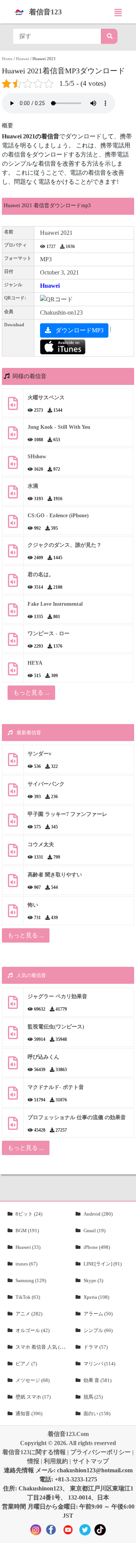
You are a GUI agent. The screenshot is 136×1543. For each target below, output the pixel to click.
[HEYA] (13, 671)
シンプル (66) (98, 1330)
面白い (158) (96, 1413)
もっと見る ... (26, 935)
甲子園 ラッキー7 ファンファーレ (67, 814)
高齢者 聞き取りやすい (55, 875)
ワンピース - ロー (49, 633)
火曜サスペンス (46, 397)
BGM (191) (27, 1230)
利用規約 (56, 1461)
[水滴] (13, 495)
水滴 (33, 486)
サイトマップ (91, 1461)
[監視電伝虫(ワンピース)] (13, 1035)
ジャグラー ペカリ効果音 (57, 996)
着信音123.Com (68, 1434)
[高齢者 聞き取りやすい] (13, 883)
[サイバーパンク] (13, 792)
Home (7, 58)
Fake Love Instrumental (55, 604)
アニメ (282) (28, 1314)
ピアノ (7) (26, 1363)
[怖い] (13, 913)
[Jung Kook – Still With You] (13, 436)
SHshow (37, 456)
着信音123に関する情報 (34, 1452)
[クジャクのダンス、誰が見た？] (13, 554)
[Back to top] (125, 1533)
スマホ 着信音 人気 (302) (42, 1347)
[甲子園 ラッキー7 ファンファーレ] (13, 823)
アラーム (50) (98, 1314)
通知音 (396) (28, 1413)
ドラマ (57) (95, 1347)
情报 (33, 1461)
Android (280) (98, 1214)
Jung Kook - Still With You (59, 427)
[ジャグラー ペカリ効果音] (13, 1005)
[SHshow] (13, 465)
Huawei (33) (27, 1247)
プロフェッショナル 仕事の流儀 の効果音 (77, 1117)
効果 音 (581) (97, 1380)
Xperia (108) (96, 1297)
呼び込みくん (43, 1057)
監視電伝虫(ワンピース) (56, 1027)
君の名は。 (41, 574)
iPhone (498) (96, 1247)
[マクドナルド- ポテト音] (13, 1096)
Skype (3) (93, 1280)
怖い (33, 905)
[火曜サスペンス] (13, 406)
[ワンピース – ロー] (13, 642)
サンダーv (39, 754)
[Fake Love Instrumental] (13, 612)
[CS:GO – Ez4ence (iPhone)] (13, 524)
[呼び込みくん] (13, 1065)
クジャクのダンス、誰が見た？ (65, 545)
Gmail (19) (94, 1230)
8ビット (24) (28, 1214)
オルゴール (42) (32, 1330)
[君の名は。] (13, 583)
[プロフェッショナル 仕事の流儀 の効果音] (13, 1126)
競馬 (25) (93, 1397)
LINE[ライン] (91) (102, 1264)
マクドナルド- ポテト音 (56, 1087)
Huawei (22, 58)
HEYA (35, 663)
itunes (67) (26, 1264)
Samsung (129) (30, 1280)
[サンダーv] (13, 762)
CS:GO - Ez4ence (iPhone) (58, 515)
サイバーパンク (46, 784)
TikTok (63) (27, 1297)
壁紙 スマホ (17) (33, 1397)
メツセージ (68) (32, 1380)
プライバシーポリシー (100, 1452)
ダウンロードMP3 (79, 330)
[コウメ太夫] (13, 853)
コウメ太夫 (41, 844)
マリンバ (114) (99, 1363)
